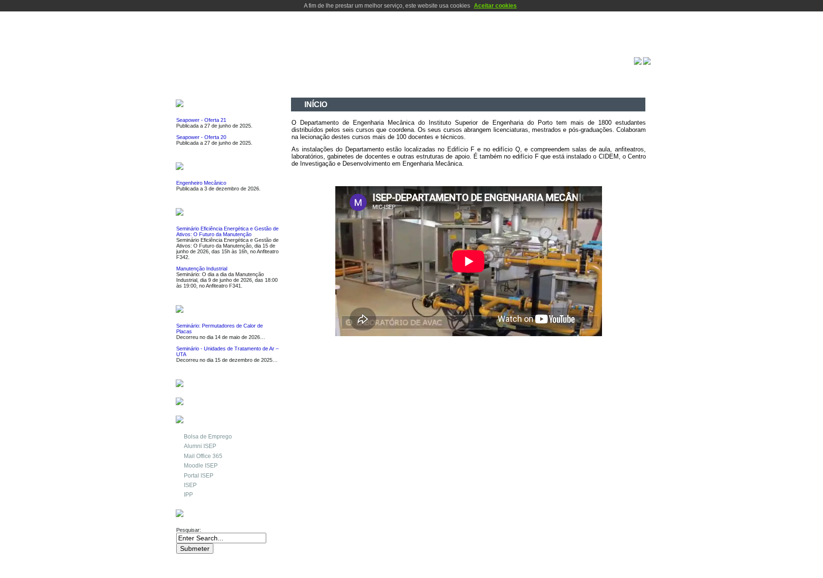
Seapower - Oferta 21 (201, 120)
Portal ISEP (198, 475)
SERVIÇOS (203, 384)
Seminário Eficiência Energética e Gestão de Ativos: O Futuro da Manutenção (227, 231)
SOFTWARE (205, 403)
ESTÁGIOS (203, 167)
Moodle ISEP (201, 465)
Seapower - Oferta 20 (201, 137)
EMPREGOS (206, 104)
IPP (188, 494)
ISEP (190, 485)
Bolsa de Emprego (208, 436)
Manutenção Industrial (201, 268)
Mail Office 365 (203, 456)
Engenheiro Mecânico (201, 183)
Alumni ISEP (200, 446)
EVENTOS (202, 213)
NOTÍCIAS (202, 310)
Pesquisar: (189, 530)
